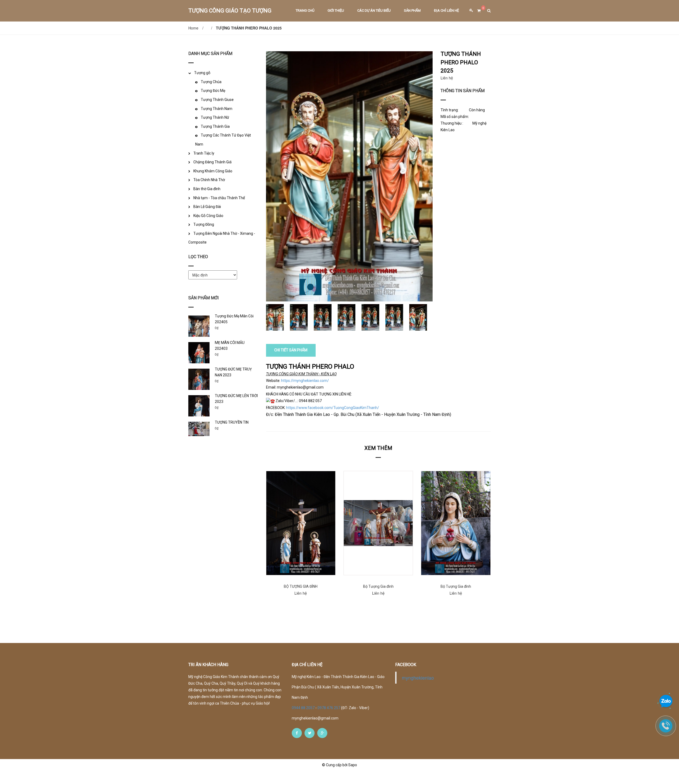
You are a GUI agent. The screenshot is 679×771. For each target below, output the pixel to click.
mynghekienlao (418, 677)
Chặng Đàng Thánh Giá (212, 162)
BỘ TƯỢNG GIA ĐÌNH (300, 586)
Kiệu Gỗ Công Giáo (208, 216)
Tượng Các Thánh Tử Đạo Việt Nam (223, 139)
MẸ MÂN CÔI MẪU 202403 (230, 345)
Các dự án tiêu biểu (374, 10)
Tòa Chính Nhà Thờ (209, 180)
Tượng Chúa (211, 82)
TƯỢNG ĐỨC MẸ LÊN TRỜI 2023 (236, 399)
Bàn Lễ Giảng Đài (207, 207)
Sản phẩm (412, 10)
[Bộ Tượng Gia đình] (378, 523)
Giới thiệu (336, 10)
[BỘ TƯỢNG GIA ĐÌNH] (301, 523)
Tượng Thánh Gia (215, 126)
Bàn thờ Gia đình (206, 189)
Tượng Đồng (203, 224)
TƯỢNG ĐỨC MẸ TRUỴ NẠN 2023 (233, 372)
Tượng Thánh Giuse (217, 99)
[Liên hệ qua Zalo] (666, 701)
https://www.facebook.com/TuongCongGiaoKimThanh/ (332, 408)
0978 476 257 (328, 708)
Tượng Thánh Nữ (215, 117)
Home (193, 28)
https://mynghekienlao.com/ (305, 380)
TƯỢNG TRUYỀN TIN (232, 422)
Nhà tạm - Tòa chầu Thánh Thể (219, 198)
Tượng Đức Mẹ (213, 90)
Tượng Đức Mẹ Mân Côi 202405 (234, 319)
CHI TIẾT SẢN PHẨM (290, 350)
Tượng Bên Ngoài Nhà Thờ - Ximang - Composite (221, 238)
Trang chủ (305, 10)
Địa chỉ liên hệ (446, 10)
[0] (477, 10)
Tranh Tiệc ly (203, 153)
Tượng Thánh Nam (216, 109)
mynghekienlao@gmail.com (315, 718)
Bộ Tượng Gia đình (378, 586)
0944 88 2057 (303, 708)
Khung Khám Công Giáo (212, 171)
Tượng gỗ (202, 73)
